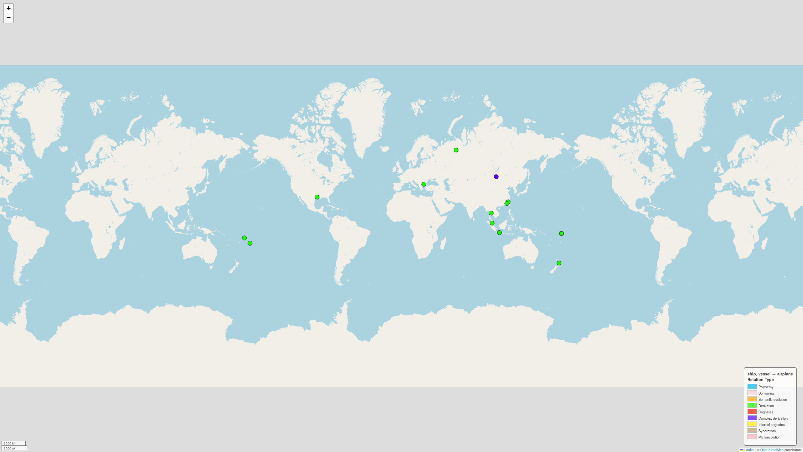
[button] (8, 8)
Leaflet (748, 450)
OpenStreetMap (772, 450)
